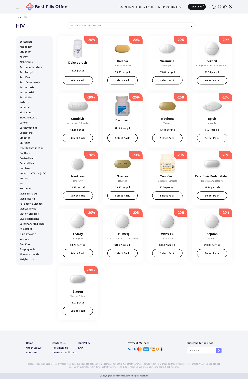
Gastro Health (28, 158)
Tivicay (78, 234)
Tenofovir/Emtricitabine (212, 180)
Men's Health (27, 198)
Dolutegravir (77, 62)
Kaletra (122, 61)
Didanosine (167, 238)
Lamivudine (212, 123)
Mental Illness (28, 208)
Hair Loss (25, 168)
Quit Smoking (28, 234)
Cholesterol (26, 132)
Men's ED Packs (28, 193)
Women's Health (29, 254)
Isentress (78, 176)
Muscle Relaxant (29, 218)
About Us (31, 352)
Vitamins (25, 239)
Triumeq (122, 234)
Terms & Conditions (64, 352)
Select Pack (78, 80)
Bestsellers (26, 41)
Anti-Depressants (30, 82)
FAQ (80, 347)
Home (19, 17)
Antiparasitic (27, 92)
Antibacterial (27, 87)
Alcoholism (26, 46)
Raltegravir (78, 180)
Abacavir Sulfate (77, 296)
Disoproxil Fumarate (167, 180)
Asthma (24, 107)
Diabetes (25, 137)
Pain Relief (26, 228)
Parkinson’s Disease (31, 203)
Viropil (212, 61)
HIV (21, 183)
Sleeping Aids (27, 249)
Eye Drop (25, 153)
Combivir (77, 119)
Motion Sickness (29, 213)
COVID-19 (25, 51)
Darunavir (122, 120)
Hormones (26, 188)
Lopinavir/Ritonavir (123, 65)
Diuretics (25, 142)
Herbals (24, 178)
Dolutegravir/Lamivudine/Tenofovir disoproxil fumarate (221, 65)
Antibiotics (26, 97)
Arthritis (25, 102)
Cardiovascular (28, 127)
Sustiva (122, 176)
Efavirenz (167, 119)
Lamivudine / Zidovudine (78, 123)
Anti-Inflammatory (31, 67)
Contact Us (58, 343)
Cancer (24, 122)
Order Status (34, 347)
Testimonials (60, 347)
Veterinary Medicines (32, 223)
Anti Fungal (26, 72)
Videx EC (167, 234)
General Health (28, 163)
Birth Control (27, 112)
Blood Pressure (28, 117)
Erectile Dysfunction (32, 148)
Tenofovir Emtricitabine (212, 176)
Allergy (24, 56)
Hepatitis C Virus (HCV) (33, 173)
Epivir (212, 119)
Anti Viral (25, 77)
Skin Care (25, 244)
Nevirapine (167, 65)
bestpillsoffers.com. (120, 375)
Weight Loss (27, 259)
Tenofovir (167, 176)
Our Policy (84, 343)
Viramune (167, 61)
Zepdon (212, 234)
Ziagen (78, 291)
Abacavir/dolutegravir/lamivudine (122, 238)
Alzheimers (26, 62)
